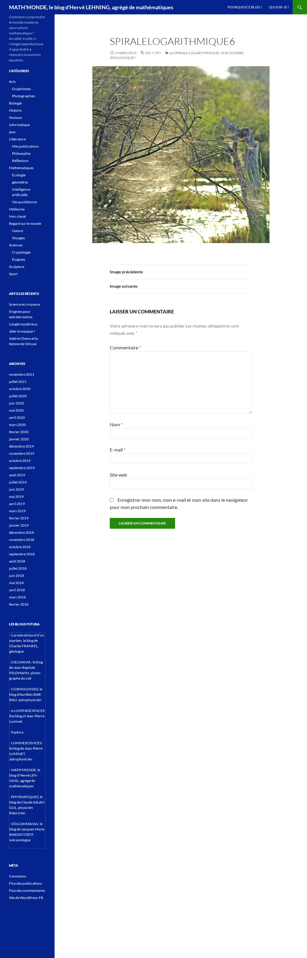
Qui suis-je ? (279, 7)
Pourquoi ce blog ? (245, 7)
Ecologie (18, 175)
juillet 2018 (18, 568)
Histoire (15, 110)
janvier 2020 (19, 439)
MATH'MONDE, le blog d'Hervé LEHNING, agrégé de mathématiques (91, 7)
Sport (13, 274)
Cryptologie (21, 252)
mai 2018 (16, 582)
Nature (17, 230)
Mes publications (25, 146)
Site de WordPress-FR (26, 897)
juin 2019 (16, 489)
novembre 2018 (21, 539)
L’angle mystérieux (23, 324)
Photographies (23, 96)
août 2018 (17, 561)
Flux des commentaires (27, 890)
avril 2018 (17, 590)
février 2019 (18, 518)
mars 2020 (17, 424)
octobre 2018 (20, 547)
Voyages (18, 238)
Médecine (17, 209)
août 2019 (17, 475)
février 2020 (18, 432)
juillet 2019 (18, 482)
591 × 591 (153, 53)
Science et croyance (24, 304)
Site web (118, 475)
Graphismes (21, 89)
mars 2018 (17, 597)
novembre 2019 (21, 453)
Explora (17, 732)
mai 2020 (16, 410)
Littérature (17, 139)
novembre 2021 (21, 374)
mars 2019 (17, 511)
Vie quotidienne (24, 202)
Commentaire (125, 347)
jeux (12, 132)
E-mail (118, 449)
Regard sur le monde (25, 223)
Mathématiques (21, 168)
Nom (116, 424)
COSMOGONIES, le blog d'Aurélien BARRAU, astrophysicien (25, 694)
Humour (15, 117)
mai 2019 (16, 496)
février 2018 (18, 604)
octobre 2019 (20, 460)
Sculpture (16, 266)
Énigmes (18, 259)
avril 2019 (17, 503)
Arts (12, 81)
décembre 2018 (21, 532)
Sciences (15, 245)
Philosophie (21, 153)
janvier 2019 (19, 525)
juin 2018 (16, 575)
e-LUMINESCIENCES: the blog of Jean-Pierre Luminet (27, 716)
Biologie (15, 103)
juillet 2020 (18, 396)
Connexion (17, 876)
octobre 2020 (20, 388)
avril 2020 (17, 417)
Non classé (17, 216)
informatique (19, 124)
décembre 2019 (21, 446)
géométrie (20, 182)
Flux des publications (25, 883)
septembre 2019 (22, 468)
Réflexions (20, 160)
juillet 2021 (18, 381)
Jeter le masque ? (22, 331)
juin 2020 (16, 403)
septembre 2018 (22, 554)
